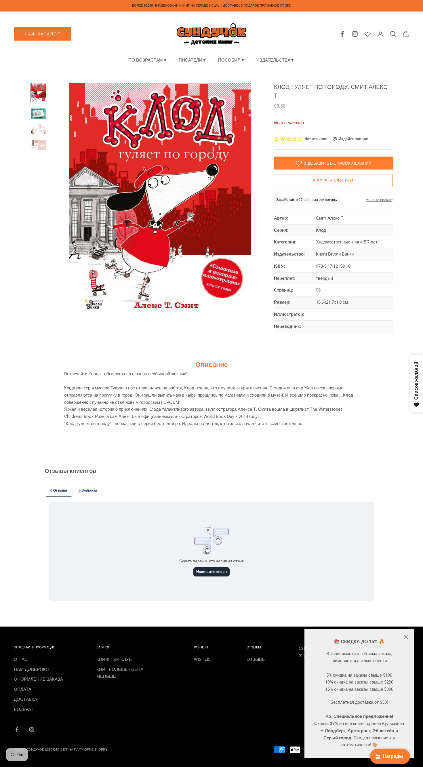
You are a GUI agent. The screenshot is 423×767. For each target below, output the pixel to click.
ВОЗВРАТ (23, 709)
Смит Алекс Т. (330, 218)
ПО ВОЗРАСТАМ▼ (147, 60)
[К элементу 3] (38, 129)
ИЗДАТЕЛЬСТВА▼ (275, 60)
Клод (321, 230)
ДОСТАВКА (25, 699)
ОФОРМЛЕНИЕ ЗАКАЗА (38, 679)
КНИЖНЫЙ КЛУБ (114, 659)
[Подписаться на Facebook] (17, 729)
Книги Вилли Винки (335, 254)
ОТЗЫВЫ (256, 659)
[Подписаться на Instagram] (32, 729)
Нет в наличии (333, 180)
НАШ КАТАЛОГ (43, 34)
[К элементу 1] (38, 93)
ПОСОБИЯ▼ (231, 60)
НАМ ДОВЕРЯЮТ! (32, 669)
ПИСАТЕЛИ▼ (193, 60)
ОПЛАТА (22, 689)
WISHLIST (203, 659)
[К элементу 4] (38, 145)
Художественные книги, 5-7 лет (347, 242)
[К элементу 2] (38, 113)
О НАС (21, 659)
